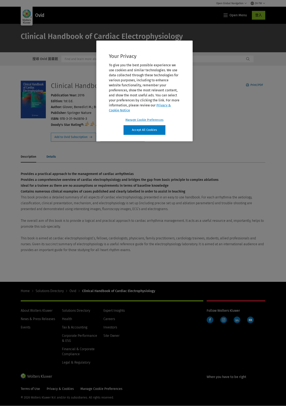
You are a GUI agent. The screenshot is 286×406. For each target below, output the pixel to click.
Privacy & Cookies (60, 389)
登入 (258, 15)
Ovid (73, 291)
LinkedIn (237, 320)
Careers (109, 319)
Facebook (210, 320)
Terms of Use (30, 389)
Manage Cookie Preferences (144, 120)
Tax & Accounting (74, 327)
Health (67, 319)
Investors (110, 327)
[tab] (28, 157)
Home (25, 291)
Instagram (223, 320)
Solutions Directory (50, 291)
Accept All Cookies (144, 130)
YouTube (250, 320)
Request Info (73, 137)
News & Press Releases (38, 319)
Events (25, 327)
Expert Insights (114, 311)
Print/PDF (256, 85)
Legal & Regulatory (76, 362)
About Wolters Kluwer (37, 311)
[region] (144, 91)
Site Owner (111, 336)
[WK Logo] (36, 375)
